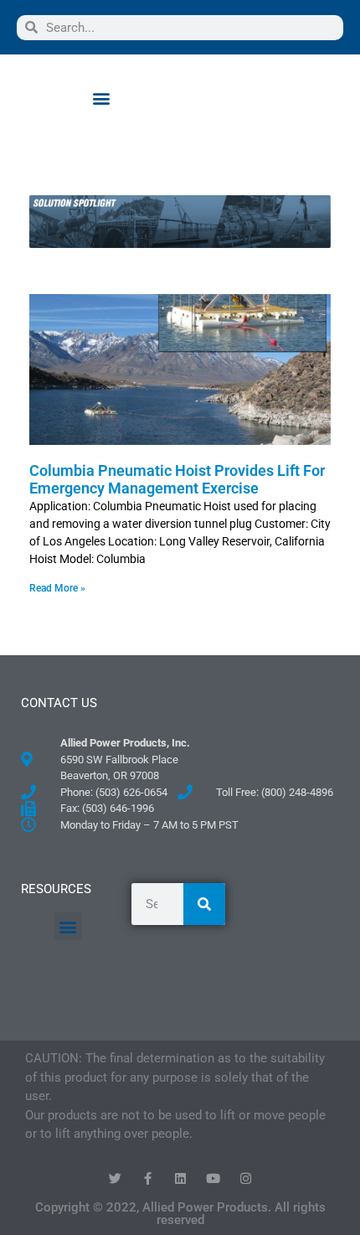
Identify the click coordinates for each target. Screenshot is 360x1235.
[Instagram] (245, 1178)
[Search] (204, 904)
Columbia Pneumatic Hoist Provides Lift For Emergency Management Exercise (177, 480)
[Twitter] (115, 1178)
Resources (56, 889)
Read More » (57, 588)
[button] (101, 97)
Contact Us (59, 703)
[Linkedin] (180, 1178)
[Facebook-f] (147, 1178)
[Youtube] (213, 1178)
